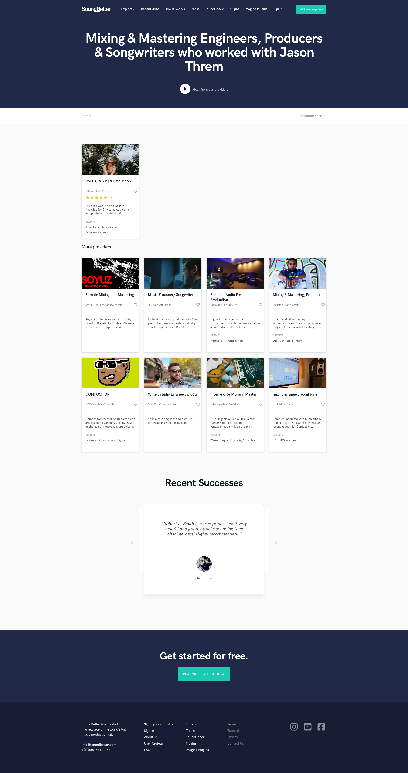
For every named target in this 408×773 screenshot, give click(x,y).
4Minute (285, 440)
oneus (295, 440)
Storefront (193, 724)
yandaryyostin (93, 440)
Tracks (195, 9)
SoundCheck (214, 9)
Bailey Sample (110, 227)
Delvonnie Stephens (96, 232)
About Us (151, 737)
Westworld (216, 340)
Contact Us (235, 744)
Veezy (298, 340)
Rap (253, 440)
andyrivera (109, 440)
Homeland (230, 340)
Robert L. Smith (204, 578)
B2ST (276, 440)
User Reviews (154, 744)
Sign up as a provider (159, 724)
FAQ (147, 750)
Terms (231, 724)
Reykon (121, 440)
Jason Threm (92, 227)
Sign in (278, 9)
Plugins (234, 9)
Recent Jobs (150, 9)
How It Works (174, 9)
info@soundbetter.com (99, 745)
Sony (246, 440)
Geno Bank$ (286, 340)
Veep (241, 340)
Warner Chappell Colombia (225, 440)
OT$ (275, 340)
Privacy (232, 737)
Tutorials (233, 731)
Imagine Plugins (256, 9)
